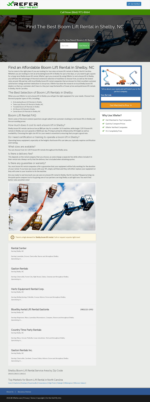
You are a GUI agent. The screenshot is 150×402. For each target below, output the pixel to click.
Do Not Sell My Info (53, 398)
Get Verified (135, 4)
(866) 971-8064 (81, 12)
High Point (52, 383)
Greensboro (42, 383)
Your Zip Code (106, 95)
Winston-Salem (79, 383)
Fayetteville (32, 383)
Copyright (40, 398)
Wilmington (68, 383)
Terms (32, 398)
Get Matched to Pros (119, 105)
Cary (10, 383)
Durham (24, 383)
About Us (9, 392)
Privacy (26, 398)
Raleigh (60, 383)
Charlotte (16, 383)
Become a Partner (24, 392)
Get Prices (83, 46)
